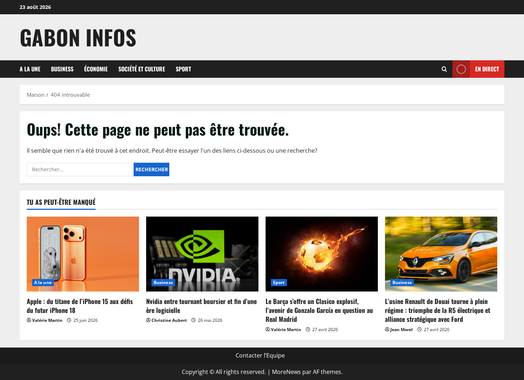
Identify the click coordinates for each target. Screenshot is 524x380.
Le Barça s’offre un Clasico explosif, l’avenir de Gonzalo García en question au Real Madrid (319, 310)
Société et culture (141, 69)
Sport (183, 69)
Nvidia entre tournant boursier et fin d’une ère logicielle (201, 306)
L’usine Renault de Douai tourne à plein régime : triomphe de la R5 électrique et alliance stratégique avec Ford (437, 310)
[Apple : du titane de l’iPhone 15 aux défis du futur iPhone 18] (83, 254)
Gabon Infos (78, 36)
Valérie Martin (47, 320)
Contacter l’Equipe (260, 355)
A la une (30, 69)
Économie (96, 69)
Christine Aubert (169, 320)
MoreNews (286, 372)
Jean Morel (401, 329)
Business (62, 69)
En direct (487, 68)
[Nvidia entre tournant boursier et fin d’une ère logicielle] (202, 254)
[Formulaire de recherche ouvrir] (444, 69)
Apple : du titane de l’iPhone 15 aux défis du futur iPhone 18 (80, 306)
